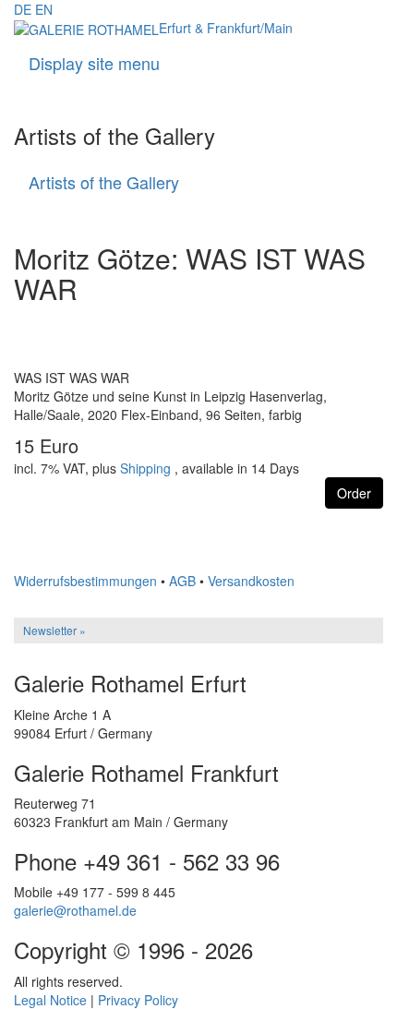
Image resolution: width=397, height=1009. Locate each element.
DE (22, 9)
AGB (182, 580)
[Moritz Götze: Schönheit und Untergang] (198, 546)
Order (354, 493)
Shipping (145, 468)
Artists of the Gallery (104, 182)
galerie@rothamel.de (75, 910)
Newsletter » (54, 630)
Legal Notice (50, 1000)
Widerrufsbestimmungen (85, 580)
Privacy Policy (138, 1000)
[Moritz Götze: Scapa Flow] (198, 533)
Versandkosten (251, 580)
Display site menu (94, 63)
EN (44, 9)
